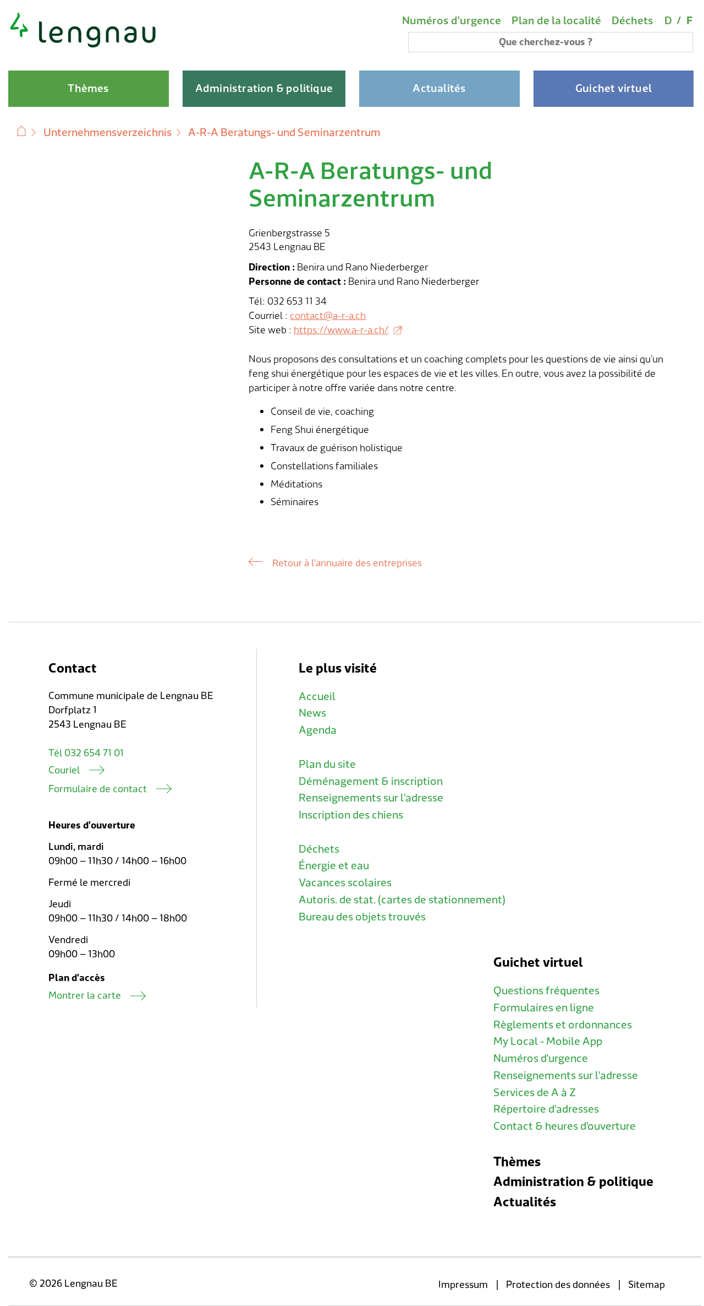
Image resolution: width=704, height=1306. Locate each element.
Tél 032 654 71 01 (86, 753)
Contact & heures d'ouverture (564, 1126)
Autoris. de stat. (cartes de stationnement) (402, 900)
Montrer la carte (84, 995)
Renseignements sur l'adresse (371, 798)
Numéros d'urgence (451, 21)
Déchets (632, 21)
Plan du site (327, 764)
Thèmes (517, 1162)
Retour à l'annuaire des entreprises (347, 563)
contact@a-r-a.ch (328, 316)
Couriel (64, 770)
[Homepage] (83, 46)
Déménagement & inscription (371, 781)
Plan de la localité (556, 21)
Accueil (317, 697)
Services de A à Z (534, 1093)
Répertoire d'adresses (546, 1109)
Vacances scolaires (345, 883)
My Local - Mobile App (547, 1041)
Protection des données (558, 1285)
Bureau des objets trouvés (362, 917)
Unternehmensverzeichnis (107, 132)
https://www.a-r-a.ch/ (341, 330)
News (312, 713)
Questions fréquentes (546, 991)
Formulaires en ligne (543, 1008)
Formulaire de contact (97, 789)
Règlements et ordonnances (562, 1025)
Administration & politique (573, 1182)
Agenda (318, 730)
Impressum (463, 1285)
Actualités (524, 1202)
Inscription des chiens (351, 815)
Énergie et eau (334, 866)
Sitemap (646, 1285)
